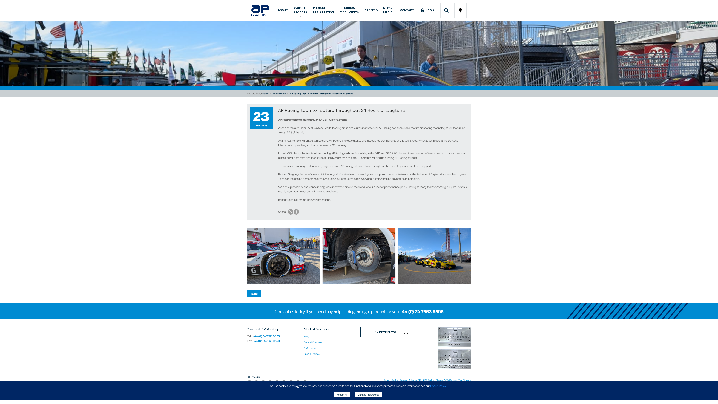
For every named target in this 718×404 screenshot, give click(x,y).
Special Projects (312, 354)
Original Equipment (314, 342)
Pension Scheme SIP (410, 380)
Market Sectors (300, 10)
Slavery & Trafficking (446, 380)
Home (265, 93)
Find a (384, 332)
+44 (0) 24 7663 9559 (266, 341)
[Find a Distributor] (460, 10)
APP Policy (428, 380)
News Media (279, 93)
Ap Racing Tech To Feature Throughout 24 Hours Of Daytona (321, 93)
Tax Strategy (464, 380)
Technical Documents (349, 10)
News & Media (389, 10)
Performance (310, 348)
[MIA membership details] (454, 337)
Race (306, 336)
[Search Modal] (446, 10)
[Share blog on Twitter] (291, 211)
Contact (407, 10)
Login (429, 10)
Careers (371, 10)
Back (254, 294)
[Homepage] (260, 10)
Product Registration (324, 10)
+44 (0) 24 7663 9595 (422, 311)
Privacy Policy (391, 380)
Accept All (342, 394)
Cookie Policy (438, 386)
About (283, 10)
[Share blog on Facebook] (296, 211)
